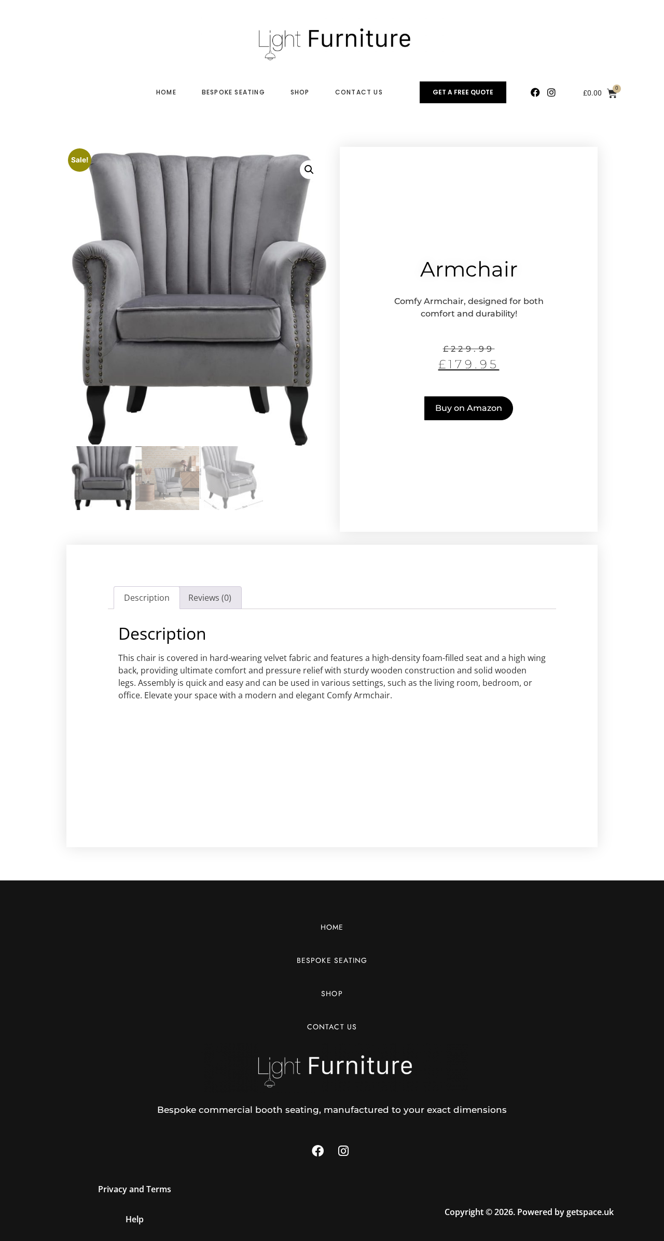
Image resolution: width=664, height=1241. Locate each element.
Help (135, 1219)
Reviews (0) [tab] (209, 597)
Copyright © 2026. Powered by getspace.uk (529, 1212)
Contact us (359, 92)
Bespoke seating (233, 92)
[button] (309, 169)
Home (166, 92)
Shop (300, 92)
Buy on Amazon (468, 408)
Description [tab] (147, 597)
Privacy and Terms (134, 1189)
